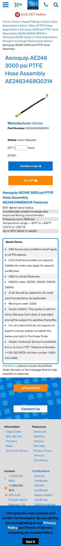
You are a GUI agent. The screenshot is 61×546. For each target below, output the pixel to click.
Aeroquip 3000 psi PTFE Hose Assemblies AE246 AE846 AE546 (30, 31)
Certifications (41, 471)
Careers (39, 441)
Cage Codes (14, 431)
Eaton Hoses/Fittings (26, 21)
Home (6, 21)
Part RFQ (29, 180)
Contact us (10, 366)
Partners (11, 441)
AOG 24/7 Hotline (33, 14)
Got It (30, 541)
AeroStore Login (29, 166)
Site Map (39, 446)
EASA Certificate (45, 504)
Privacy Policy (43, 451)
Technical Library (17, 451)
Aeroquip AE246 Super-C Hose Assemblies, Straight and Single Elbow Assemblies (30, 39)
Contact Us (30, 408)
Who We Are (14, 436)
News (9, 446)
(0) (20, 4)
